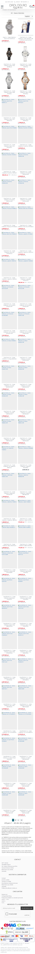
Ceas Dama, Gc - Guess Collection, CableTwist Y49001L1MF (9, 493)
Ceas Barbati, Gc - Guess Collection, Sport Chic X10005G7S (26, 679)
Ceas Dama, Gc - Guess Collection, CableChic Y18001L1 (9, 519)
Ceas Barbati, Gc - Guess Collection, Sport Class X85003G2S (9, 625)
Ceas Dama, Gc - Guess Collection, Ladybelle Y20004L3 (25, 279)
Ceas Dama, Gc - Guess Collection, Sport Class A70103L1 (9, 92)
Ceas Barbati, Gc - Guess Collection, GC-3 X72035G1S (9, 731)
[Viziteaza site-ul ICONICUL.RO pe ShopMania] (20, 928)
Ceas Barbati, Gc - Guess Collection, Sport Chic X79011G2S (9, 679)
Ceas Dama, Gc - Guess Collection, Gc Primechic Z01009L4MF (9, 332)
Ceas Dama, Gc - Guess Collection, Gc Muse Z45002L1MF (25, 359)
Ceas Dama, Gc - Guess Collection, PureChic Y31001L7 (9, 172)
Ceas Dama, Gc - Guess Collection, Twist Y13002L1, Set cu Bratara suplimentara (25, 39)
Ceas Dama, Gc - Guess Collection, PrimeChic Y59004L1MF (9, 200)
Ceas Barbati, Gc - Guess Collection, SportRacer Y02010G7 (9, 598)
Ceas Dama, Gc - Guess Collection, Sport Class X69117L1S (25, 65)
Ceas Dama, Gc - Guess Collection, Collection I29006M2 (25, 466)
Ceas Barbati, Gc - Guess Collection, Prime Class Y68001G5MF (26, 705)
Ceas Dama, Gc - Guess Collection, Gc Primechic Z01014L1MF (9, 305)
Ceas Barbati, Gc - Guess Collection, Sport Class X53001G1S (26, 652)
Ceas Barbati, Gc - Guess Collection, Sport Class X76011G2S (26, 625)
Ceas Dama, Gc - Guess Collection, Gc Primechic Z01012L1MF (26, 305)
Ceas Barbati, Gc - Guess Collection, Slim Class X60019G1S (9, 705)
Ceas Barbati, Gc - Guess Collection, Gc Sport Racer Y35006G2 (9, 758)
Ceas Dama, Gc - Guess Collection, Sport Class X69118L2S (9, 65)
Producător (5, 9)
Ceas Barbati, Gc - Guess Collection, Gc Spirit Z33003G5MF (26, 785)
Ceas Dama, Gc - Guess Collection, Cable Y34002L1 (25, 519)
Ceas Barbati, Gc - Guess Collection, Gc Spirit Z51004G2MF (9, 785)
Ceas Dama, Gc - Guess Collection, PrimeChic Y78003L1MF (25, 173)
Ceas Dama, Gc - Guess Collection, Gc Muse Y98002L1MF (9, 439)
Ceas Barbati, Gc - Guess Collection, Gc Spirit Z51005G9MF (26, 758)
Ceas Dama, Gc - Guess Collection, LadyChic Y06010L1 (9, 278)
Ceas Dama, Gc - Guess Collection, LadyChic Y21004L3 (25, 251)
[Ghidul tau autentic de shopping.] (30, 928)
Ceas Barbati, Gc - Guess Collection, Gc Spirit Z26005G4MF (9, 812)
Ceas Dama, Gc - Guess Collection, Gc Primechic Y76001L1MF (26, 332)
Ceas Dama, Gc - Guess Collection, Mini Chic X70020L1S (9, 252)
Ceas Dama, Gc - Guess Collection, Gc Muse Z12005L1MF (25, 413)
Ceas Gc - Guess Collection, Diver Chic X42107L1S (9, 38)
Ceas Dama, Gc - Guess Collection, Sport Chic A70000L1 (9, 146)
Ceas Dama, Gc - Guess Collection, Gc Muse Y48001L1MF (25, 439)
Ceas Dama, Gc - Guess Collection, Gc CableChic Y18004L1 (9, 466)
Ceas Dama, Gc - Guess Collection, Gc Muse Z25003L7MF (25, 386)
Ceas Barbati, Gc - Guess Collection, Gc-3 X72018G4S (25, 731)
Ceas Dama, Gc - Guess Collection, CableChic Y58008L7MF (25, 493)
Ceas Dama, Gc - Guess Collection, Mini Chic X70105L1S (25, 226)
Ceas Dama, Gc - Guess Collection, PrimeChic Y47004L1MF (25, 200)
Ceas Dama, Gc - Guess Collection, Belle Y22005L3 (25, 545)
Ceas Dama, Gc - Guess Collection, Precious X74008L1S (9, 226)
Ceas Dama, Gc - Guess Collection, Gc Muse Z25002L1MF (9, 413)
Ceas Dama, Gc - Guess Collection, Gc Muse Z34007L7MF (9, 386)
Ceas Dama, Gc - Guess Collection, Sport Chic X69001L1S (9, 119)
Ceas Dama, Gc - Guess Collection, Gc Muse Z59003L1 (9, 358)
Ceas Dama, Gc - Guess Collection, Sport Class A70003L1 (25, 92)
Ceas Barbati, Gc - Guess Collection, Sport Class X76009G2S (9, 652)
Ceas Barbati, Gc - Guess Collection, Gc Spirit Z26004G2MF (26, 812)
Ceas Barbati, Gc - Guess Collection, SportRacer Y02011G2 (26, 571)
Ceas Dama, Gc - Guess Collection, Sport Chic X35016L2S (25, 119)
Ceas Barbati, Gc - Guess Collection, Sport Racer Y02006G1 (26, 598)
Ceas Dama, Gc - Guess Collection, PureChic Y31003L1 (25, 145)
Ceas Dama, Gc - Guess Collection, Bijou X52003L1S (9, 545)
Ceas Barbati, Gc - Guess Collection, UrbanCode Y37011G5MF (9, 571)
